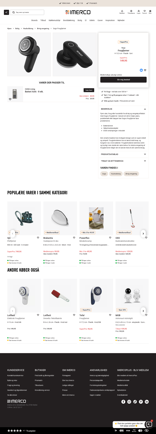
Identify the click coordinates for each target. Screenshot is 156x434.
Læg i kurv (89, 90)
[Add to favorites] (10, 99)
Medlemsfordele (123, 380)
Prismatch (38, 380)
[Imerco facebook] (123, 402)
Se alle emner (12, 395)
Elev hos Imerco (68, 380)
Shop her (116, 3)
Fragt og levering (13, 385)
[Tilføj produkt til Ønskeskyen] (141, 70)
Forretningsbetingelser (98, 385)
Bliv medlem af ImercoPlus (127, 375)
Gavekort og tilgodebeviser (17, 390)
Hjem (9, 28)
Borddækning (69, 20)
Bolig (80, 20)
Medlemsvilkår (122, 385)
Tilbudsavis (39, 385)
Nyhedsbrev (121, 390)
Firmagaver (66, 375)
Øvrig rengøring (43, 28)
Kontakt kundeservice (15, 375)
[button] (123, 48)
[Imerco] (78, 12)
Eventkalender (122, 395)
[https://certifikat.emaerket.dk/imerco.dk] (146, 430)
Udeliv (92, 20)
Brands (34, 20)
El (86, 20)
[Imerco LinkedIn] (147, 402)
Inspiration (110, 20)
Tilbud (43, 20)
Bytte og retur (12, 380)
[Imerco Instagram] (129, 402)
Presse (64, 390)
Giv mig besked (123, 80)
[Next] (143, 234)
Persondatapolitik (96, 380)
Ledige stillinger (68, 385)
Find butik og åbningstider (44, 375)
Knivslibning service (42, 390)
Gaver (100, 20)
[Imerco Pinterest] (141, 402)
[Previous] (12, 234)
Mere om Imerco (68, 395)
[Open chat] (6, 12)
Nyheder (121, 20)
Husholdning (28, 28)
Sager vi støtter (95, 395)
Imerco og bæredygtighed (99, 375)
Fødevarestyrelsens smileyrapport (102, 390)
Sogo (104, 174)
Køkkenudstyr (54, 20)
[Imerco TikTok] (135, 402)
